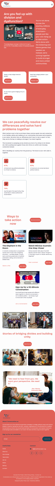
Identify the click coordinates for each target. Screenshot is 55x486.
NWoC (4, 462)
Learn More (22, 266)
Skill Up (4, 465)
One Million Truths (17, 45)
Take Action (8, 80)
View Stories (27, 344)
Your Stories (6, 454)
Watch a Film (6, 266)
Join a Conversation (21, 304)
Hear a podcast (33, 262)
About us (5, 451)
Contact (5, 468)
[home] (6, 4)
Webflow (38, 480)
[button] (52, 4)
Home (4, 448)
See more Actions (36, 220)
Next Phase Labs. (25, 480)
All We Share (9, 44)
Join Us (4, 460)
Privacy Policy (31, 475)
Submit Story (9, 98)
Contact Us (38, 475)
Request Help (34, 80)
